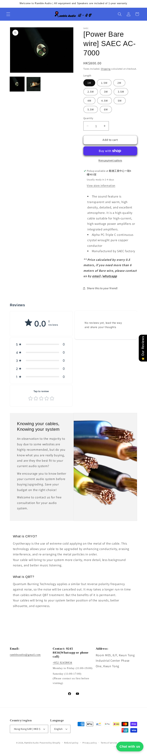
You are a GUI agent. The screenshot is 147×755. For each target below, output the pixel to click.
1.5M (104, 83)
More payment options (110, 160)
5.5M (90, 109)
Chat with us (130, 746)
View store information (101, 185)
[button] (8, 14)
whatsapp (110, 276)
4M (89, 100)
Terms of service (109, 742)
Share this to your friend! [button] (102, 288)
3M (106, 91)
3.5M (121, 91)
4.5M (104, 100)
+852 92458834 (62, 662)
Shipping (105, 68)
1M (89, 83)
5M (120, 100)
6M (106, 109)
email (96, 276)
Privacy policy (89, 742)
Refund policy (71, 742)
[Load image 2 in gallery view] (33, 84)
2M (119, 83)
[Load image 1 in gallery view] (17, 84)
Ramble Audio (31, 742)
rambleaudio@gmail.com (25, 654)
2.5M (90, 91)
